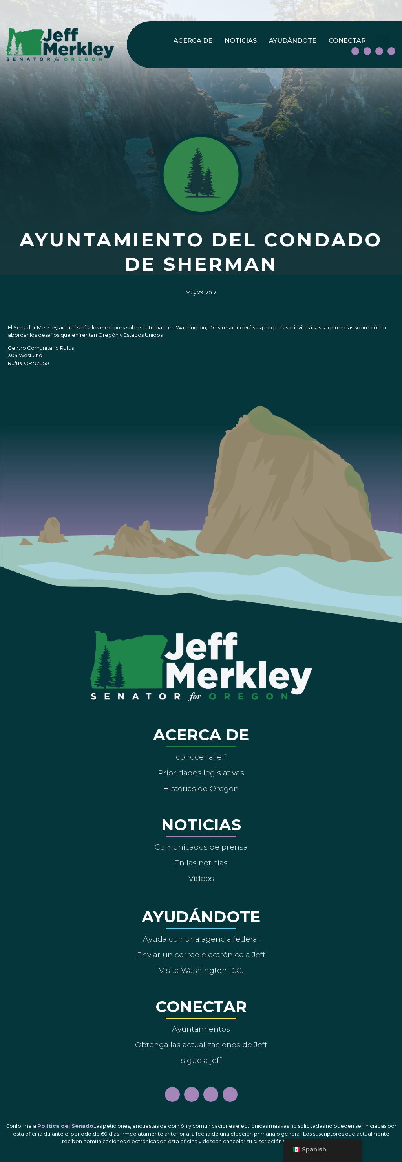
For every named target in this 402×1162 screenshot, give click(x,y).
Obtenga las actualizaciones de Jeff (201, 1044)
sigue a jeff (201, 1060)
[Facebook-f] (355, 51)
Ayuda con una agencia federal (201, 939)
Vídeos (201, 878)
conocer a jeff (201, 757)
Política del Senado (65, 1126)
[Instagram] (367, 51)
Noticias (241, 40)
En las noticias (201, 862)
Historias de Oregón (201, 788)
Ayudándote (292, 40)
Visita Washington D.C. (201, 970)
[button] (382, 40)
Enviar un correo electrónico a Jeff (201, 954)
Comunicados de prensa (201, 847)
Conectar (347, 40)
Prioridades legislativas (201, 773)
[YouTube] (379, 51)
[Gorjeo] (391, 51)
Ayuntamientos (201, 1029)
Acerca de (193, 40)
